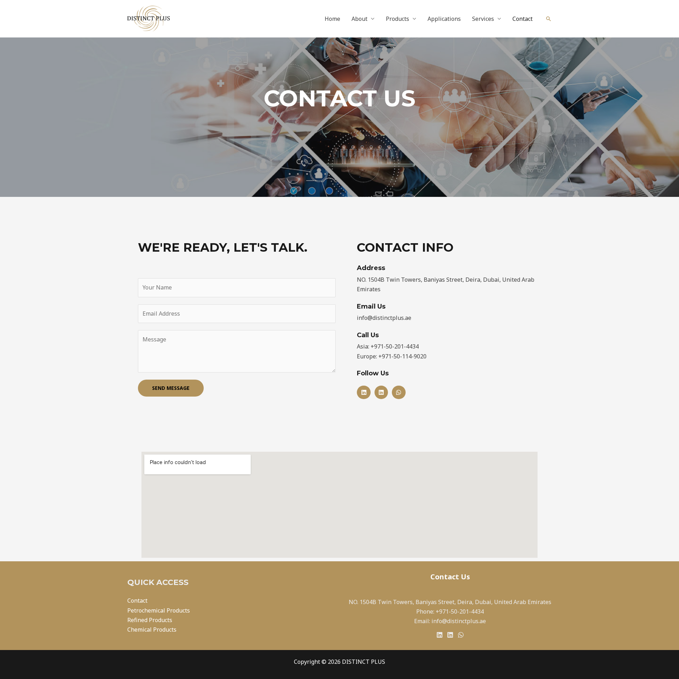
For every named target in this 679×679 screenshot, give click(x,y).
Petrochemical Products (158, 610)
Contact (522, 19)
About (359, 19)
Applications (444, 19)
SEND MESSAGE (171, 388)
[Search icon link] (548, 19)
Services (483, 19)
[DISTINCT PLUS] (148, 18)
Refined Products (149, 620)
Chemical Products (151, 629)
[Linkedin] (363, 392)
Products (397, 19)
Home (332, 19)
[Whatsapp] (398, 392)
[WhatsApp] (461, 635)
